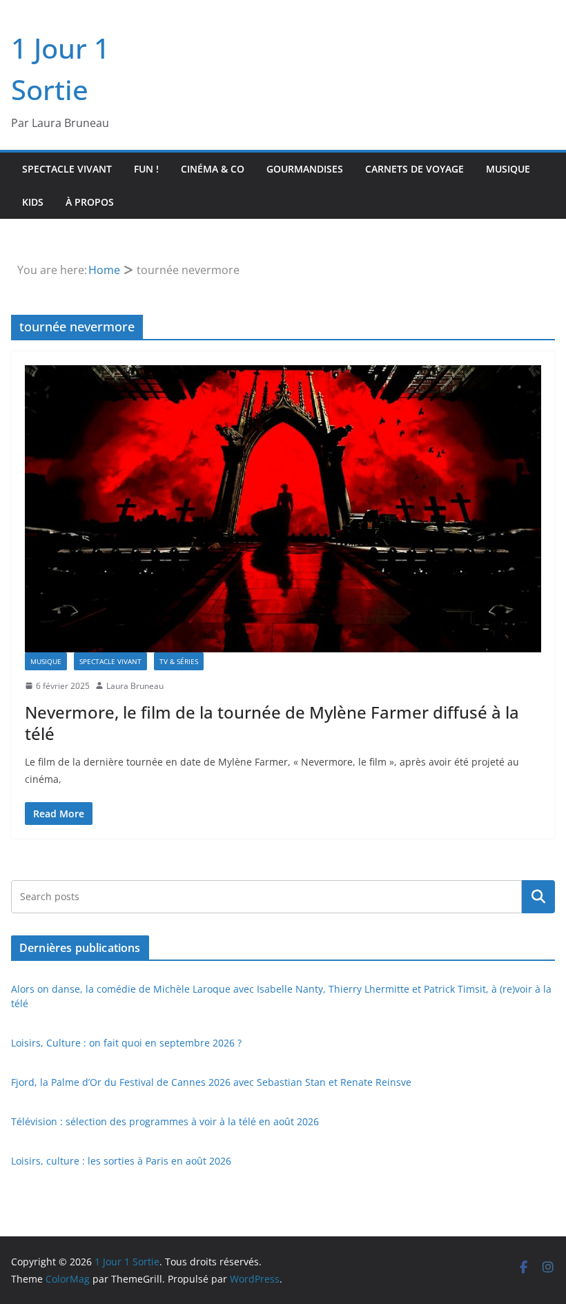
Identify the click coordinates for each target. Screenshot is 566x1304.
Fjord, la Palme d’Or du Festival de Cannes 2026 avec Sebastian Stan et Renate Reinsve (211, 1082)
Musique (508, 168)
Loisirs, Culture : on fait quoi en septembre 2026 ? (126, 1042)
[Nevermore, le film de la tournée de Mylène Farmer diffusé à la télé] (283, 508)
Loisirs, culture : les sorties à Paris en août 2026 (121, 1160)
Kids (32, 201)
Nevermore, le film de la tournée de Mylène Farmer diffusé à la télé (272, 723)
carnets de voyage (414, 168)
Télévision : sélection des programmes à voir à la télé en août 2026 (165, 1121)
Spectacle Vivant (67, 168)
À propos (90, 201)
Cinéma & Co (212, 168)
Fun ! (146, 168)
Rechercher (538, 896)
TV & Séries (178, 661)
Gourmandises (304, 168)
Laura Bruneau (135, 686)
